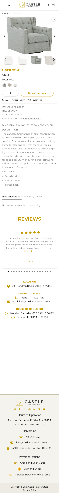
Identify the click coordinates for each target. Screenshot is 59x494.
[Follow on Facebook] (20, 409)
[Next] (53, 35)
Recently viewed (33, 196)
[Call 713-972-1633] (9, 5)
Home (5, 13)
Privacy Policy (29, 490)
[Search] (47, 5)
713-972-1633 (32, 437)
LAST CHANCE (12, 114)
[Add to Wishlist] (54, 19)
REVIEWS (29, 219)
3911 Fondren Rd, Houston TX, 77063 (32, 286)
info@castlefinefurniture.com (35, 301)
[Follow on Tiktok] (24, 409)
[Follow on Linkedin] (34, 409)
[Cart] (53, 5)
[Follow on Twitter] (39, 409)
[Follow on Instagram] (15, 409)
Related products (12, 196)
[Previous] (6, 35)
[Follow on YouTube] (44, 409)
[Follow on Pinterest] (29, 409)
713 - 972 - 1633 (36, 297)
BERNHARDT (18, 100)
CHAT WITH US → (32, 118)
